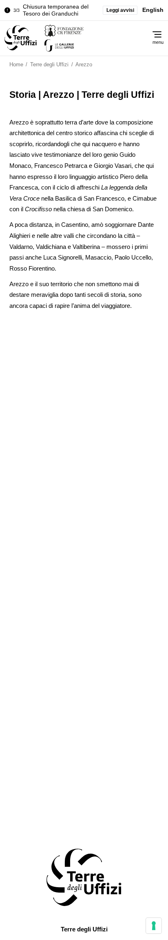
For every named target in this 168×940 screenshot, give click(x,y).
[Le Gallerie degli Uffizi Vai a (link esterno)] (90, 45)
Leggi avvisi (120, 10)
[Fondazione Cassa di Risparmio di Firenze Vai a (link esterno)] (90, 31)
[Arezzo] (20, 38)
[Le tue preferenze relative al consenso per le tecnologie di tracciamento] (153, 925)
